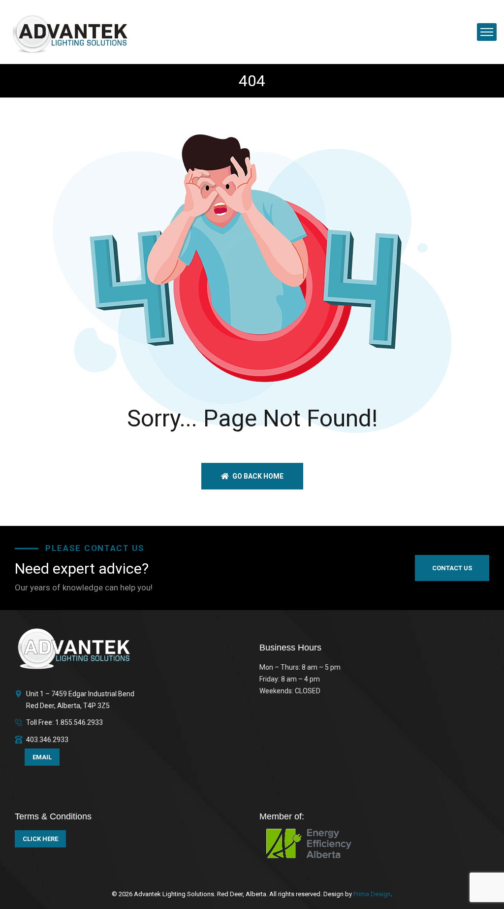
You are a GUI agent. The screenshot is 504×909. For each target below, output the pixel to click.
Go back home (257, 476)
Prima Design (371, 894)
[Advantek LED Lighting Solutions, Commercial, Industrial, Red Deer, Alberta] (70, 31)
